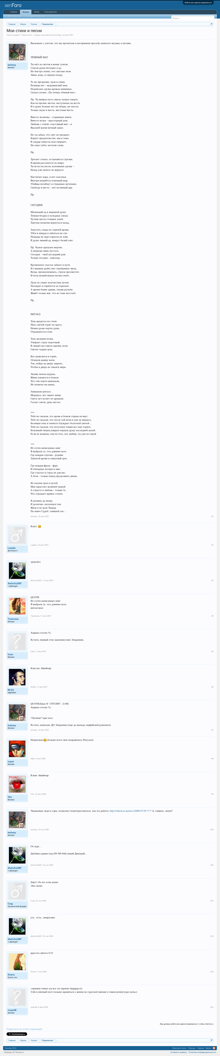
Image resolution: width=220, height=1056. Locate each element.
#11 (212, 865)
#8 (212, 759)
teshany (58, 35)
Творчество (26, 35)
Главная (13, 12)
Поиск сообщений (14, 16)
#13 (211, 936)
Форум (26, 12)
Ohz (10, 797)
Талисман (13, 619)
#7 (212, 730)
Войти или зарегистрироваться (198, 3)
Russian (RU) (10, 1048)
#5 (212, 651)
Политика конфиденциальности (202, 1052)
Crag (10, 903)
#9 (212, 794)
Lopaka (11, 548)
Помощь (191, 1048)
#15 (211, 1007)
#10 (211, 830)
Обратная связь (179, 1048)
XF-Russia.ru (18, 1052)
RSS (214, 1048)
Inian (10, 654)
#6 (212, 687)
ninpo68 (12, 1010)
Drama (11, 974)
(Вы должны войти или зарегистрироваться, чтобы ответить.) (186, 1024)
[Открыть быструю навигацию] (211, 24)
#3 (212, 580)
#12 (211, 901)
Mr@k (11, 690)
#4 (212, 616)
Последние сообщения (35, 16)
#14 (211, 972)
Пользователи (50, 12)
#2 (212, 545)
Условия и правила (178, 1052)
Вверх (208, 1048)
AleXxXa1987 (14, 583)
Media (36, 12)
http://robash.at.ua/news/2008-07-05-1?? (130, 810)
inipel (11, 761)
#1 (212, 516)
